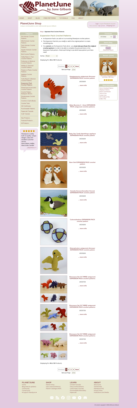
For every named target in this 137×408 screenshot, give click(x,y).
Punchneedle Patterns (28, 108)
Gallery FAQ (103, 98)
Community (26, 388)
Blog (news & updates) (29, 387)
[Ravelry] (79, 397)
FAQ (73, 18)
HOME (21, 18)
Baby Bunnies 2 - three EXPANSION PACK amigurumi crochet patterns (82, 106)
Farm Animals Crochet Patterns (28, 46)
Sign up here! (101, 25)
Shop (41, 31)
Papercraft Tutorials (27, 111)
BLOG (38, 18)
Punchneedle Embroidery (78, 390)
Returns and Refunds (105, 91)
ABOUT (80, 18)
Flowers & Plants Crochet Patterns (29, 71)
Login (97, 24)
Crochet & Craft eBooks (28, 101)
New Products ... (26, 118)
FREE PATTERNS (50, 18)
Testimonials (98, 387)
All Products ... (26, 123)
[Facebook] (63, 397)
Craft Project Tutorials (77, 388)
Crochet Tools (25, 103)
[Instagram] (68, 397)
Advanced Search (108, 50)
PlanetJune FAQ (99, 388)
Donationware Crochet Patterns (28, 97)
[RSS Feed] (57, 397)
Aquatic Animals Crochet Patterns (28, 50)
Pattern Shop (50, 385)
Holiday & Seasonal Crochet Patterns (27, 66)
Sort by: (42, 56)
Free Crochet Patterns (77, 387)
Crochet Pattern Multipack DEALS (26, 93)
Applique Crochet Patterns (26, 75)
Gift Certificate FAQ (105, 97)
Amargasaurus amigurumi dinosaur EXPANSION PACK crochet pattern (82, 77)
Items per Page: (66, 69)
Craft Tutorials (25, 114)
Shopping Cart (110, 25)
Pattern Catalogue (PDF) (53, 388)
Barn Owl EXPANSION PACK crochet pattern (82, 163)
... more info (82, 85)
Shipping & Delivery (105, 89)
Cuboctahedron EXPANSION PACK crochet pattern (82, 220)
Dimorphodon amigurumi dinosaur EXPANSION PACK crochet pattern (82, 249)
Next (77, 66)
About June (97, 385)
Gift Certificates (26, 106)
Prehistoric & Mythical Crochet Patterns (28, 62)
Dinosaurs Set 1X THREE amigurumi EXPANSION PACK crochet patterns (82, 277)
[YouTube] (74, 397)
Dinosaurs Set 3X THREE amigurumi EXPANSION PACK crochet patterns (82, 335)
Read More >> (32, 148)
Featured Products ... (27, 120)
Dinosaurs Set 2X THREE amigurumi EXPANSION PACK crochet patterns (82, 306)
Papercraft (73, 392)
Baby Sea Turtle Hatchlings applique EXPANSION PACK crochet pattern (82, 134)
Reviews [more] (108, 55)
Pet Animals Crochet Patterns (27, 37)
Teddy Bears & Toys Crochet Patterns (27, 57)
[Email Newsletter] (52, 397)
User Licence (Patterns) (53, 387)
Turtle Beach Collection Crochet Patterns (28, 79)
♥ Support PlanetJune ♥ (29, 392)
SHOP (30, 18)
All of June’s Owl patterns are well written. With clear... (108, 76)
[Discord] (85, 397)
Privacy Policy (98, 390)
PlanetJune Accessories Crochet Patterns (28, 88)
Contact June (103, 95)
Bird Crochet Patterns (28, 54)
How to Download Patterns (106, 88)
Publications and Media (101, 392)
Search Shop (108, 42)
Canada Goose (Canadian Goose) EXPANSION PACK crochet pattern (82, 191)
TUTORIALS (63, 18)
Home (24, 385)
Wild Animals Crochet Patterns (27, 42)
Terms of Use (103, 93)
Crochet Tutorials (75, 385)
